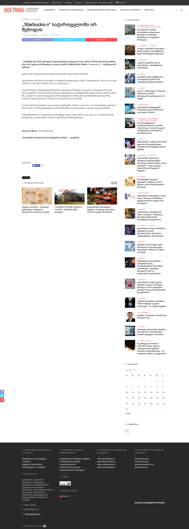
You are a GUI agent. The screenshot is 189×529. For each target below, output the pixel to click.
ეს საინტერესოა (144, 312)
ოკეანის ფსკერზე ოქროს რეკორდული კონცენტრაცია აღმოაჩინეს (150, 65)
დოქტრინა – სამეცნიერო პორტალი (36, 2)
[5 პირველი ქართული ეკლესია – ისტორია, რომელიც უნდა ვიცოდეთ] (70, 195)
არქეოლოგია (143, 46)
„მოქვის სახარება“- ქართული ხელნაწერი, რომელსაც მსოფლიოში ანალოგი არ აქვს (36, 209)
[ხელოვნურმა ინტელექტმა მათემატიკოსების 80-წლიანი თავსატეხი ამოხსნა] (130, 109)
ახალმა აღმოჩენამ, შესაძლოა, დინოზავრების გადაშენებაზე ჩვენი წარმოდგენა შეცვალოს (151, 51)
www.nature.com (141, 467)
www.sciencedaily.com (106, 467)
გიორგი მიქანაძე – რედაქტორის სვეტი (99, 2)
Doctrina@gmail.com (32, 514)
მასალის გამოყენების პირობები (150, 503)
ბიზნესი (26, 19)
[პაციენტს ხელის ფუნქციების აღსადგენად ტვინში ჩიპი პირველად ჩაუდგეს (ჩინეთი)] (130, 78)
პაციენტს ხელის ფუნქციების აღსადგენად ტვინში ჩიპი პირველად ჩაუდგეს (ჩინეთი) (150, 79)
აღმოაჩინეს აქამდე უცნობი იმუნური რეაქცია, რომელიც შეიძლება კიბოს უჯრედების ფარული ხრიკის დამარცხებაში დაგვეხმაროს (151, 287)
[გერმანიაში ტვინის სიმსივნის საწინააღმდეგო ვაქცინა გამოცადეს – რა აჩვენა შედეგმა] (130, 302)
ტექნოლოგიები (143, 104)
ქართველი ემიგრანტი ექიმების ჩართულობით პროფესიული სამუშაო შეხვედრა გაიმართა (151, 331)
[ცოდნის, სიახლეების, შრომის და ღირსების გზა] (130, 316)
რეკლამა (78, 2)
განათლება (142, 118)
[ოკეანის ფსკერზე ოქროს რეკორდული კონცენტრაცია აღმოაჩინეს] (130, 64)
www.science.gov (142, 462)
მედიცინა (142, 74)
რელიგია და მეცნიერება (130, 10)
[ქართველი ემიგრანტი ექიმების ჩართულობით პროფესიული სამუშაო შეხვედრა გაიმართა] (130, 331)
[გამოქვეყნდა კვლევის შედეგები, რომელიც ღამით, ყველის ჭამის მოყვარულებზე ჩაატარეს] (130, 181)
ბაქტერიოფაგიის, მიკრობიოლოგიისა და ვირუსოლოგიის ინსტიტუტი (72, 467)
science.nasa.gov (142, 459)
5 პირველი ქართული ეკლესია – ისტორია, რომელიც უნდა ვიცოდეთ (69, 209)
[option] (37, 200)
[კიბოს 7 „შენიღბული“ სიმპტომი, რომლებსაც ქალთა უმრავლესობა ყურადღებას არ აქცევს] (130, 92)
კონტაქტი (68, 2)
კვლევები (142, 155)
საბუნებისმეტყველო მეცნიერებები (101, 10)
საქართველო (49, 10)
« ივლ (127, 413)
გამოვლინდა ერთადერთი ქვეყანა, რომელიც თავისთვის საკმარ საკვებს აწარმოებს (101, 209)
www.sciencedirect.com (144, 464)
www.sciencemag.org (105, 459)
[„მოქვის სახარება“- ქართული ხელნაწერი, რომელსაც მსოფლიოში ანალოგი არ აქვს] (37, 196)
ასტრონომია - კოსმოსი (146, 25)
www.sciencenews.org (106, 462)
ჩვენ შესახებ (57, 2)
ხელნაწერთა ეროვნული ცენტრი (75, 459)
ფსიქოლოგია (154, 118)
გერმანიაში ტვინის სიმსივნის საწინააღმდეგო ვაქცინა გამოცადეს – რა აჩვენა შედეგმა (151, 303)
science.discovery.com (106, 464)
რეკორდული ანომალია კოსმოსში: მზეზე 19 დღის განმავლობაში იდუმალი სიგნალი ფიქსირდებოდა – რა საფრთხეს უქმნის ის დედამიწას (151, 349)
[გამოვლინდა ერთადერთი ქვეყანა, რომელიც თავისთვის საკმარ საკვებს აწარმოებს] (102, 196)
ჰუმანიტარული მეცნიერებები (71, 10)
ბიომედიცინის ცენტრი (70, 462)
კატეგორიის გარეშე (145, 340)
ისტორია (153, 46)
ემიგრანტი (149, 10)
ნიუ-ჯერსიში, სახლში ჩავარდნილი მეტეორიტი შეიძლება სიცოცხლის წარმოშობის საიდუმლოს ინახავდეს (148, 35)
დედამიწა (142, 209)
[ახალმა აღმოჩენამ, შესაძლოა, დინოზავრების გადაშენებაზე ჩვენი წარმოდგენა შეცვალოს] (130, 50)
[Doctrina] (21, 10)
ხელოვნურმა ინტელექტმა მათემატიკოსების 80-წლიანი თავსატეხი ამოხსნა (150, 109)
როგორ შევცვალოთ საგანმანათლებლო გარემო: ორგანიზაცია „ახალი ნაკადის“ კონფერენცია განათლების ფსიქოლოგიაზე (151, 128)
